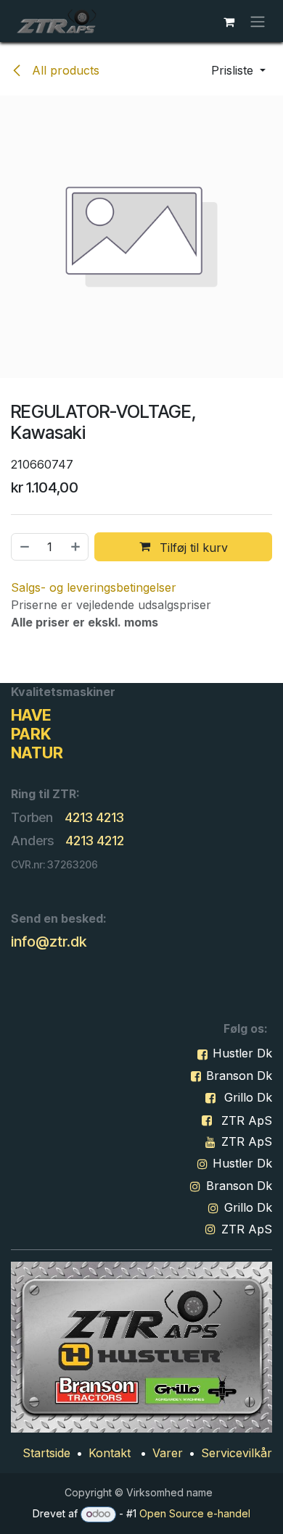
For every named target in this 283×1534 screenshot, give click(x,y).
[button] (238, 70)
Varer (167, 1453)
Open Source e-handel (194, 1513)
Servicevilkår (236, 1453)
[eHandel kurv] (228, 21)
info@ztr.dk (48, 941)
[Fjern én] (24, 547)
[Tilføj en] (76, 547)
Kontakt (110, 1453)
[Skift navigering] (257, 21)
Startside (46, 1453)
